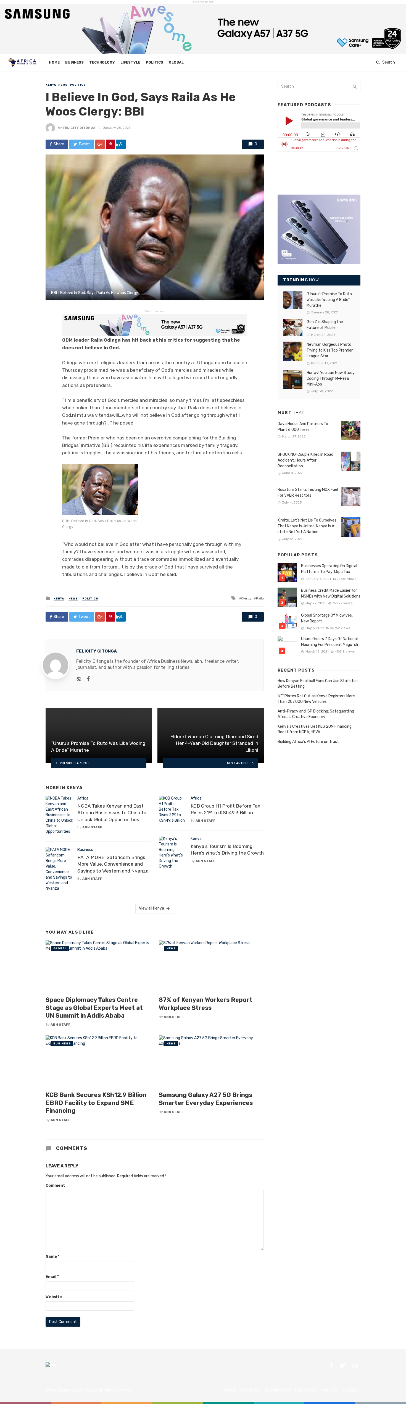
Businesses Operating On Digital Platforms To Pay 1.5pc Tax (329, 569)
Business (74, 62)
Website (54, 1297)
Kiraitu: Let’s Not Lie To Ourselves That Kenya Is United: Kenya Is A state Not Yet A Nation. (307, 526)
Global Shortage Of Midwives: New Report (327, 618)
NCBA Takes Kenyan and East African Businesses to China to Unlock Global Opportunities (111, 812)
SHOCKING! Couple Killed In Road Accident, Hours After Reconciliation (305, 460)
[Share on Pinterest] (110, 144)
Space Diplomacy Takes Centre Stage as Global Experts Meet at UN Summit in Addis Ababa (94, 1007)
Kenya (51, 85)
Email (52, 1276)
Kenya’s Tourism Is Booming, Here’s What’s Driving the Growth (227, 850)
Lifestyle (130, 62)
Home (54, 62)
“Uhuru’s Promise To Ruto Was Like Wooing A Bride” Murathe (329, 300)
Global (176, 62)
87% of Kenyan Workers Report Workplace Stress (205, 1003)
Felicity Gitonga (79, 128)
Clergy (246, 598)
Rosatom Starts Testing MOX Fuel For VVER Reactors (308, 492)
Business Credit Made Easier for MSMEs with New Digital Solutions (330, 593)
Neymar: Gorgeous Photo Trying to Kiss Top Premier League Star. (330, 350)
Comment (55, 1185)
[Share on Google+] (100, 144)
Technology (102, 62)
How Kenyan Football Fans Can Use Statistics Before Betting (318, 684)
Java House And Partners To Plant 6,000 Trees (303, 426)
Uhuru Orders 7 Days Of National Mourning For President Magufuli (329, 641)
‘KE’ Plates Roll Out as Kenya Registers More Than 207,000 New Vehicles (316, 699)
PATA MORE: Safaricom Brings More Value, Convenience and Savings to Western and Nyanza (113, 864)
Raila (260, 598)
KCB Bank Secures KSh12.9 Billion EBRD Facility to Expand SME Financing (96, 1102)
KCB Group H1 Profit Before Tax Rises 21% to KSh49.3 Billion (225, 809)
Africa (82, 798)
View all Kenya (151, 908)
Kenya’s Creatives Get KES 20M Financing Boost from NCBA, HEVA (315, 729)
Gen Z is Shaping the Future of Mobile (325, 324)
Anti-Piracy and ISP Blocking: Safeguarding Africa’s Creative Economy (316, 714)
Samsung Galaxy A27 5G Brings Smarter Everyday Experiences (206, 1098)
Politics (154, 62)
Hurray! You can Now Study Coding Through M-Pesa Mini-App (331, 378)
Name (52, 1256)
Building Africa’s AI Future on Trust (308, 741)
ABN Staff (92, 827)
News (63, 85)
